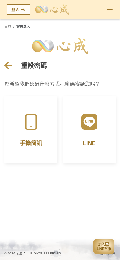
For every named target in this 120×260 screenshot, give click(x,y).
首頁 (7, 26)
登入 (15, 9)
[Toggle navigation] (110, 9)
